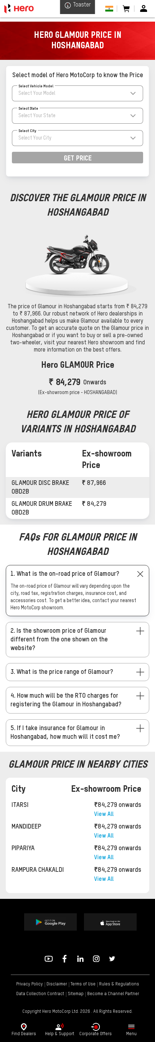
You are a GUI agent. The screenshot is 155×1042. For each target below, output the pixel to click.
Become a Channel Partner (113, 994)
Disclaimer (56, 984)
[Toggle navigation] (131, 1027)
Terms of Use (83, 984)
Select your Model (36, 93)
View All (104, 814)
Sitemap (76, 994)
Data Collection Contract (40, 994)
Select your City (34, 138)
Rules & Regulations (119, 984)
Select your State (37, 115)
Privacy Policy (29, 984)
